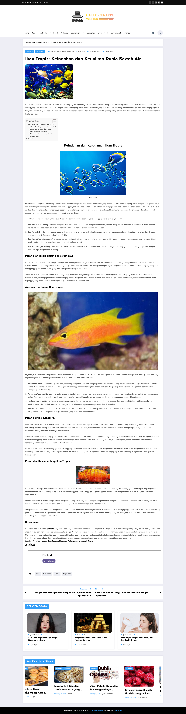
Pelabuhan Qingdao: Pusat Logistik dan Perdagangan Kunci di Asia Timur (75, 689)
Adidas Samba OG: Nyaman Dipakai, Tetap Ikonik (112, 691)
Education (91, 32)
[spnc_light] (160, 33)
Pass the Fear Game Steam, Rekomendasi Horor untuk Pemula (145, 687)
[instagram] (159, 2)
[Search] (153, 33)
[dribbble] (156, 2)
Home (26, 32)
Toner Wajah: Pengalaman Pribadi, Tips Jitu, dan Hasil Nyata (137, 638)
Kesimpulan (35, 136)
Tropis (64, 51)
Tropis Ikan (70, 51)
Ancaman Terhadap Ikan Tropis (41, 129)
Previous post (85, 589)
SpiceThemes (117, 710)
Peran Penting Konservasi (39, 131)
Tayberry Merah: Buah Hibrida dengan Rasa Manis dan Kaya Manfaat (40, 691)
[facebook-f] (150, 2)
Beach (55, 32)
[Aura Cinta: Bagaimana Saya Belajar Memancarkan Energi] (46, 622)
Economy (31, 668)
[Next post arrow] (160, 592)
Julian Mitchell (34, 635)
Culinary (64, 32)
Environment (116, 32)
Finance (126, 32)
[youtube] (162, 2)
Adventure (44, 32)
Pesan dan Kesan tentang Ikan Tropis (43, 134)
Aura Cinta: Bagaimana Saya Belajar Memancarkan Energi (42, 638)
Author (30, 139)
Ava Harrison (113, 696)
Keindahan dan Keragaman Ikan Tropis (41, 124)
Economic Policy (77, 32)
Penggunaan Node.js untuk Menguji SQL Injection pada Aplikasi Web (63, 594)
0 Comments (109, 51)
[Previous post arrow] (26, 592)
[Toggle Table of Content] (53, 121)
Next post (99, 589)
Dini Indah (81, 51)
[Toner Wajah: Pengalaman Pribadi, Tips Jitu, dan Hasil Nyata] (139, 622)
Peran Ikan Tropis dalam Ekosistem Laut (43, 127)
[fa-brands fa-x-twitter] (153, 2)
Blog (33, 32)
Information (39, 51)
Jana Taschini (127, 635)
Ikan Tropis (57, 51)
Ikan (51, 51)
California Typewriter (97, 710)
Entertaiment (103, 32)
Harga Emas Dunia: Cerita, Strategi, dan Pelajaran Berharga (91, 638)
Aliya (78, 635)
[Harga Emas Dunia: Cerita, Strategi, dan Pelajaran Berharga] (93, 622)
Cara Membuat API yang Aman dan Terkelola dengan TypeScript (121, 594)
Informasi (30, 51)
